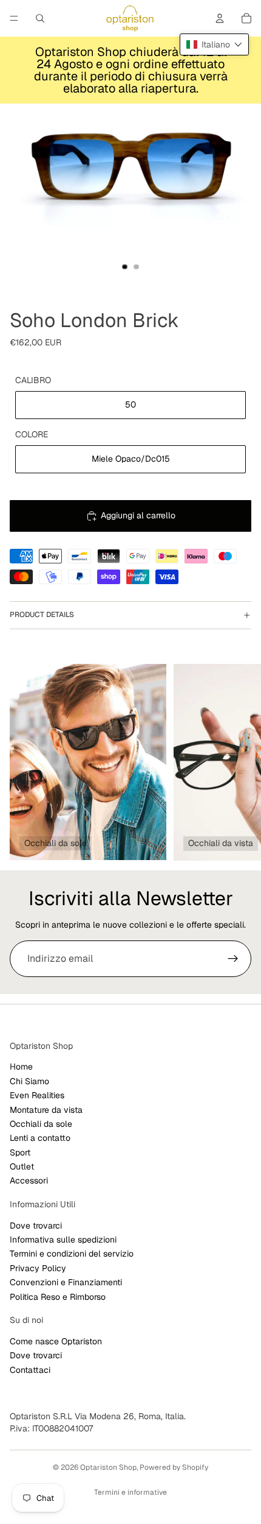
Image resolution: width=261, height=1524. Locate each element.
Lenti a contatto (40, 1137)
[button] (214, 44)
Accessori (29, 1181)
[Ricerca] (40, 18)
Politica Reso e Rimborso (58, 1296)
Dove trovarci (36, 1225)
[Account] (219, 18)
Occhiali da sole (41, 1123)
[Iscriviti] (233, 959)
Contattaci (30, 1369)
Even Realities (37, 1095)
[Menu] (14, 18)
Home (21, 1067)
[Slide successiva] (238, 762)
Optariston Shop (108, 1467)
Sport (20, 1152)
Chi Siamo (29, 1081)
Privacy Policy (38, 1268)
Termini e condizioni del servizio (72, 1254)
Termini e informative (130, 1492)
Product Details (42, 614)
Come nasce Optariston (56, 1341)
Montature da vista (46, 1109)
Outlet (22, 1166)
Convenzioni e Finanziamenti (66, 1282)
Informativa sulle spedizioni (63, 1239)
